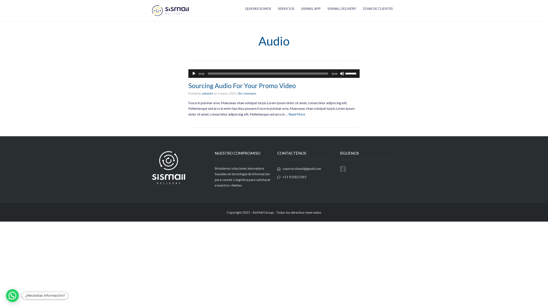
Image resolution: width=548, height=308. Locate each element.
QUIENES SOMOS (258, 8)
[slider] (351, 73)
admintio (207, 93)
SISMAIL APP (311, 8)
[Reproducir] (194, 73)
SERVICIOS (286, 8)
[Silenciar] (342, 73)
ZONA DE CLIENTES (378, 8)
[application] (274, 73)
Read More (297, 114)
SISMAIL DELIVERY (342, 8)
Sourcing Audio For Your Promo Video (242, 85)
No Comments (247, 93)
